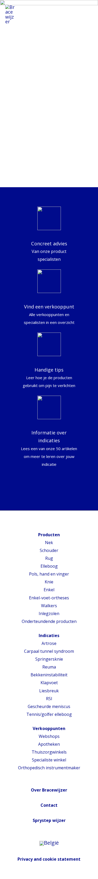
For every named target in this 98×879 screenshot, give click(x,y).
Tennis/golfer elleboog (49, 714)
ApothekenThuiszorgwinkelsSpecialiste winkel (49, 752)
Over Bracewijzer (49, 790)
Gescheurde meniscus (49, 706)
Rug (49, 558)
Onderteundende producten (49, 621)
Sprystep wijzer (49, 820)
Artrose (49, 643)
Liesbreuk (49, 691)
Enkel (49, 590)
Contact (49, 805)
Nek (49, 542)
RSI (49, 698)
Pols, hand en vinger (49, 574)
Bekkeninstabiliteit (49, 675)
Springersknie (49, 659)
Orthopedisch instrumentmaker (49, 768)
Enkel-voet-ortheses (49, 598)
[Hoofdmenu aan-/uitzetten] (86, 14)
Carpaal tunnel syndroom (49, 651)
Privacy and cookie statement (49, 859)
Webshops (49, 736)
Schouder (49, 550)
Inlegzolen (49, 613)
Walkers (49, 606)
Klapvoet (49, 682)
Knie (49, 582)
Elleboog (49, 566)
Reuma (49, 667)
